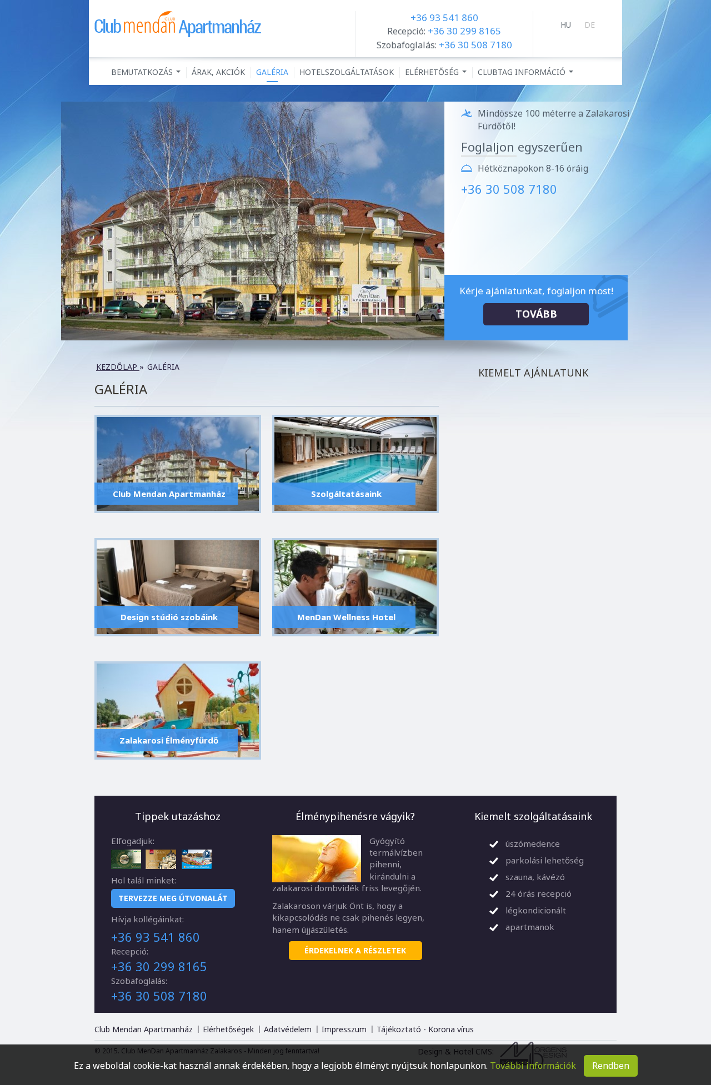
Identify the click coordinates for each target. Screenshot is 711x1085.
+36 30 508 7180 (475, 44)
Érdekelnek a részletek (355, 950)
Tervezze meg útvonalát (173, 898)
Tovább (536, 313)
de (589, 24)
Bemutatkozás (147, 74)
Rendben (610, 1065)
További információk (533, 1065)
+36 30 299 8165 (464, 30)
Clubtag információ (527, 74)
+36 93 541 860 (444, 17)
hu (565, 24)
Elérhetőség (437, 74)
